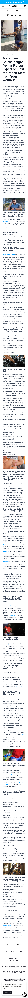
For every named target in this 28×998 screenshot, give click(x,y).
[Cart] (25, 6)
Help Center (14, 954)
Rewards (21, 954)
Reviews (7, 954)
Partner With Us (14, 956)
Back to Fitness (14, 11)
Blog (17, 951)
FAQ (21, 951)
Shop (7, 951)
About (12, 951)
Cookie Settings (14, 960)
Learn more (8, 992)
